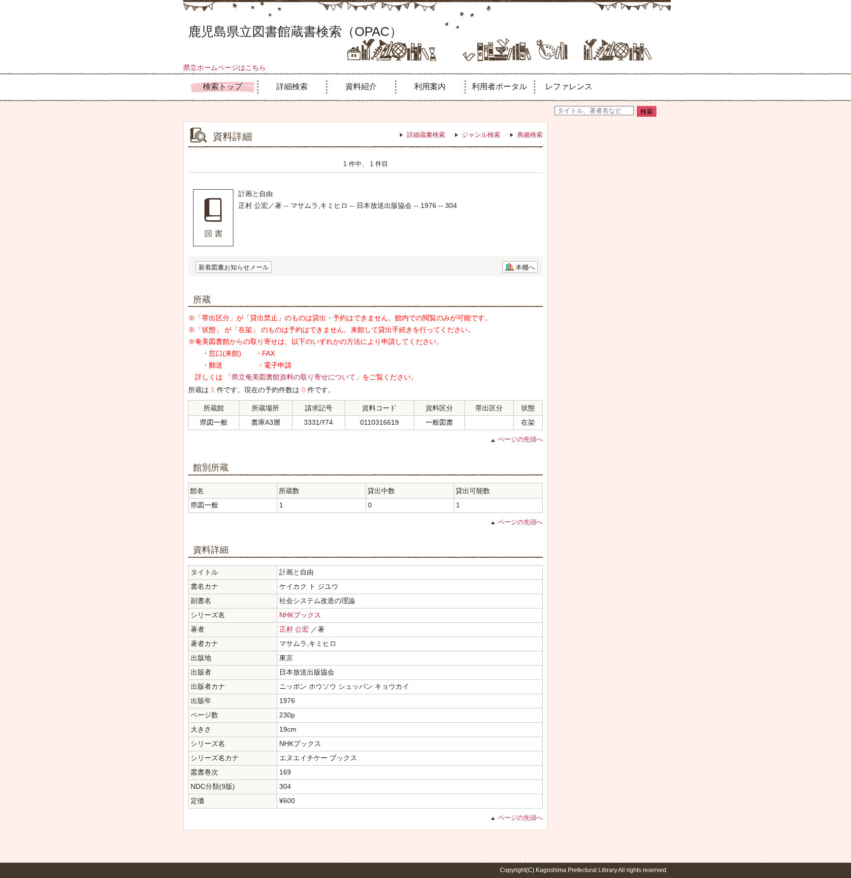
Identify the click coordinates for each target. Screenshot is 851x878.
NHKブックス (300, 615)
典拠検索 (530, 134)
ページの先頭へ (520, 439)
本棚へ (525, 267)
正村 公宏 (294, 629)
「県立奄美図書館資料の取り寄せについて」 (293, 377)
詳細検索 (292, 86)
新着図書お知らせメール (233, 267)
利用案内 (430, 86)
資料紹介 (361, 86)
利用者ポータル (499, 86)
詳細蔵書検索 (426, 134)
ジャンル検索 (481, 134)
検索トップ (222, 86)
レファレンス (568, 86)
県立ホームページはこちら (224, 67)
